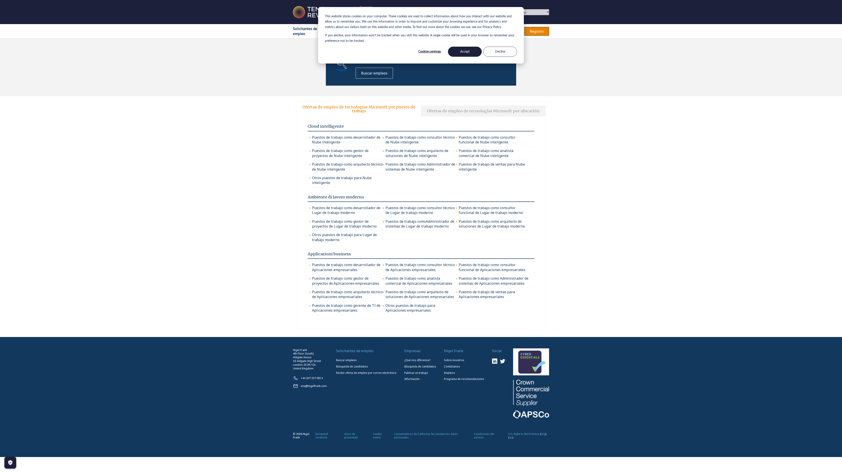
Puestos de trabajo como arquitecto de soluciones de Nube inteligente (416, 153)
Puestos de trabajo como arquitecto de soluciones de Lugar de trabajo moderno (492, 224)
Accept (465, 51)
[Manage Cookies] (10, 463)
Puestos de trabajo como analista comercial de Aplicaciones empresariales (418, 281)
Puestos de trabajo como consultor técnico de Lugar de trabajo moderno (420, 210)
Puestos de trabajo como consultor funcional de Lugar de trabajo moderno (491, 210)
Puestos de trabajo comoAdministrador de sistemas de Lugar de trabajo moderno (419, 224)
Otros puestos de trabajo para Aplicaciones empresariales (410, 308)
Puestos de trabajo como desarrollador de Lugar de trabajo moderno (346, 210)
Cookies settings (429, 51)
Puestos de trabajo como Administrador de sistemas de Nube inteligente (420, 166)
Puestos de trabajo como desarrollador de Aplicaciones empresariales (346, 267)
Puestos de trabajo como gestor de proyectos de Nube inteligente (340, 153)
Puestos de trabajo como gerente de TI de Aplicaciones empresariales (346, 308)
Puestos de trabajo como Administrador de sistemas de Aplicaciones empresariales (493, 281)
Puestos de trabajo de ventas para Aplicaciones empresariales (487, 294)
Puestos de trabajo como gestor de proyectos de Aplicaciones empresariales (345, 281)
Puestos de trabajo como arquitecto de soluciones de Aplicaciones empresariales (419, 294)
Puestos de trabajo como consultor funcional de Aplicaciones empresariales (492, 267)
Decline (500, 51)
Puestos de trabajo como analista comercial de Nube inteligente (486, 153)
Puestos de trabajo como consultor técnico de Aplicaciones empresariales (420, 267)
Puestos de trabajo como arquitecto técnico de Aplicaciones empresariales (347, 294)
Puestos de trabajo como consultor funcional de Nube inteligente (487, 140)
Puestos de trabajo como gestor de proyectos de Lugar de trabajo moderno (344, 224)
